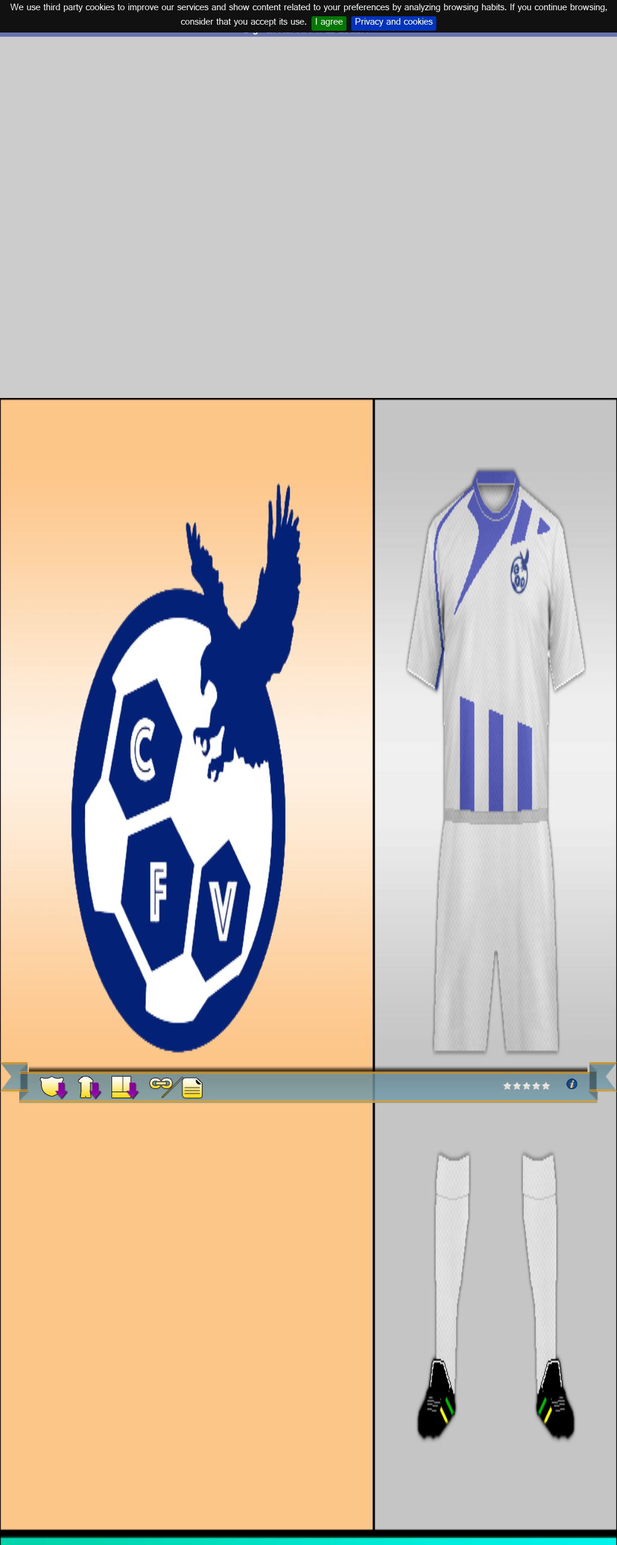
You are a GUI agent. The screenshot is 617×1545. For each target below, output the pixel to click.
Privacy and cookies (394, 23)
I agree (329, 23)
